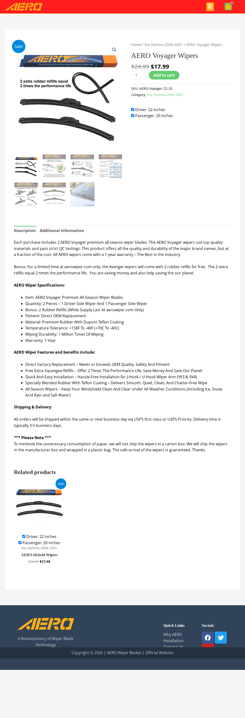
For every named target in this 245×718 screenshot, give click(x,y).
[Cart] (228, 6)
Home (136, 44)
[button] (210, 6)
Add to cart (164, 75)
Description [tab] (25, 230)
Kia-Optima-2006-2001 (164, 44)
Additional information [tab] (62, 230)
